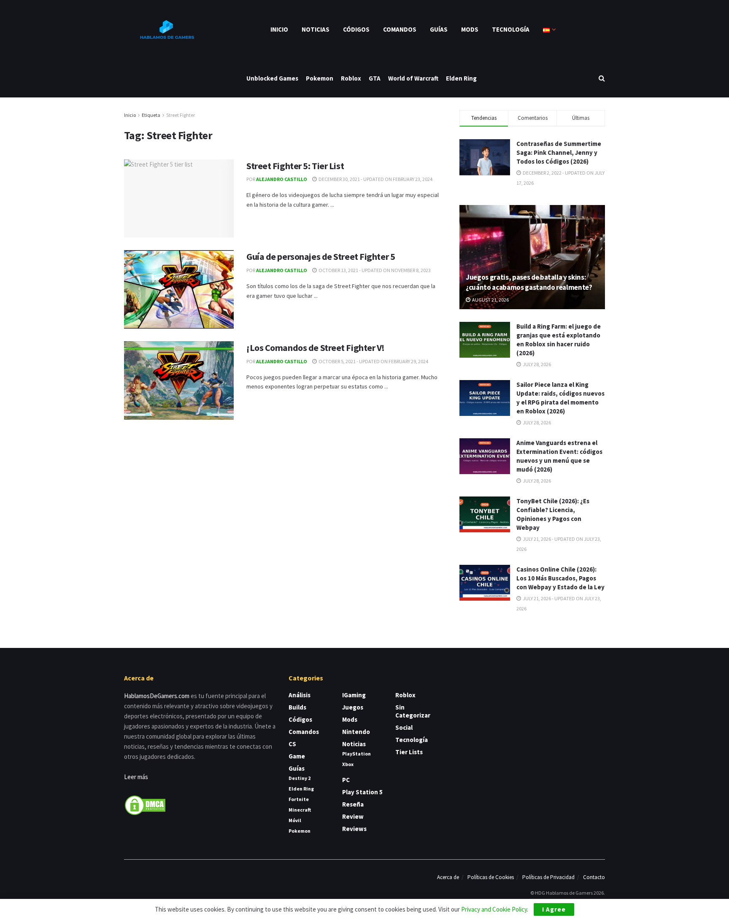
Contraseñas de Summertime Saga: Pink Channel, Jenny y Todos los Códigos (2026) (558, 152)
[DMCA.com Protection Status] (145, 805)
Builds (297, 707)
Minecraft (300, 810)
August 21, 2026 (490, 300)
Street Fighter (180, 115)
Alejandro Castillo (281, 179)
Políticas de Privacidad (548, 877)
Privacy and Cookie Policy (494, 909)
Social (404, 727)
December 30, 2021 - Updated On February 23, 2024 (375, 179)
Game (297, 756)
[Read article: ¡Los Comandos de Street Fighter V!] (179, 380)
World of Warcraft (413, 78)
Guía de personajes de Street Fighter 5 (320, 256)
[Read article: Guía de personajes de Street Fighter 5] (179, 289)
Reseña (353, 804)
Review (353, 816)
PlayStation (356, 753)
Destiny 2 (299, 778)
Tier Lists (409, 752)
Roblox (351, 78)
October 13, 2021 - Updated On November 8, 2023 (374, 270)
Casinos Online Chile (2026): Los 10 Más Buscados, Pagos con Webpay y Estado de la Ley (560, 578)
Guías (439, 29)
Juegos (352, 707)
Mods (469, 29)
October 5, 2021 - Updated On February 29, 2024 (373, 361)
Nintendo (356, 732)
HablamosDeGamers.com (156, 696)
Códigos (356, 29)
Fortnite (299, 799)
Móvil (295, 820)
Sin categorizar (412, 711)
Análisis (299, 695)
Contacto (594, 877)
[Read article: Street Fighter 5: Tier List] (179, 198)
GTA (375, 78)
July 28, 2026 (536, 364)
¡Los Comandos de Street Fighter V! (315, 347)
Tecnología (510, 29)
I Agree (554, 909)
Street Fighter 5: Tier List (295, 166)
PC (346, 780)
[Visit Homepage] (166, 29)
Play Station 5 (362, 792)
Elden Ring (461, 78)
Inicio (279, 29)
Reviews (354, 829)
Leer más (136, 777)
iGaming (354, 695)
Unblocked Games (272, 78)
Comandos (399, 29)
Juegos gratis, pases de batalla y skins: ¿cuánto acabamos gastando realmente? (529, 282)
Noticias (315, 29)
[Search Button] (602, 78)
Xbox (348, 764)
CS (292, 744)
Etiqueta (151, 115)
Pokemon (319, 78)
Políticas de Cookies (490, 877)
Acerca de (448, 877)
